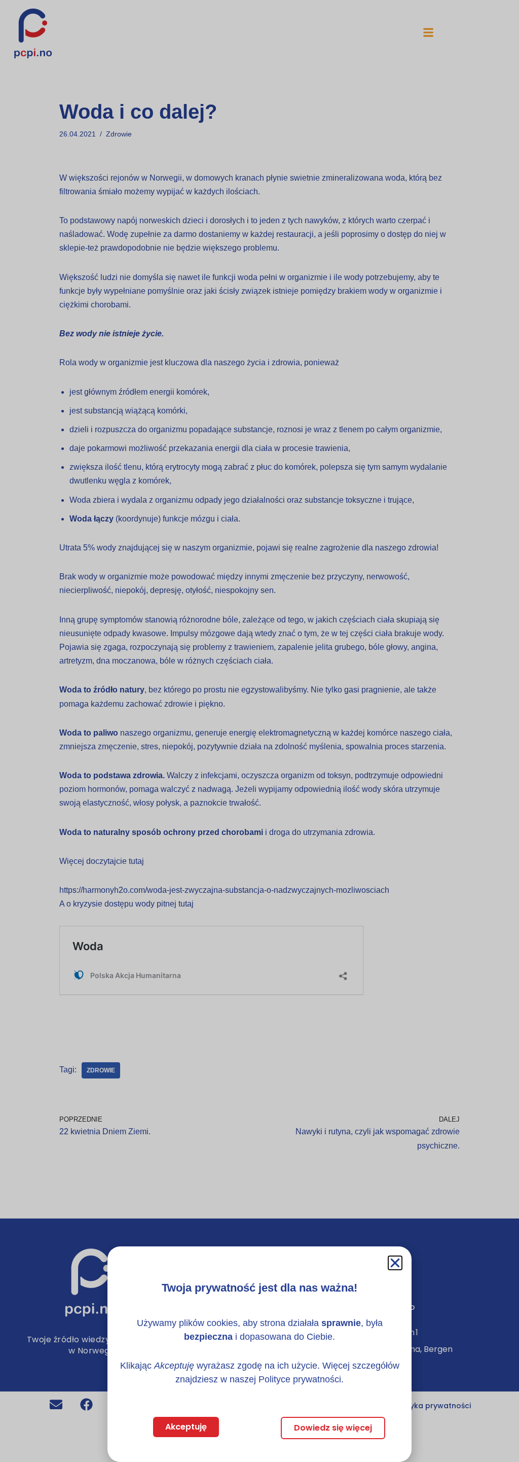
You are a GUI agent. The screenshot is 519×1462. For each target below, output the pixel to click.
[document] (259, 731)
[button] (395, 1263)
